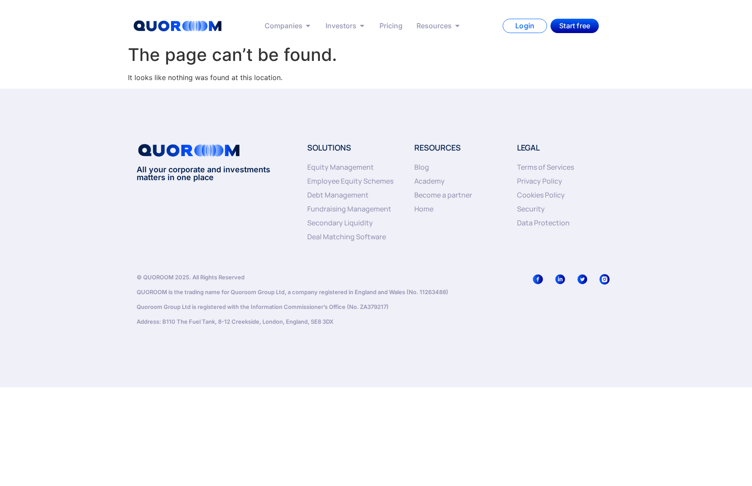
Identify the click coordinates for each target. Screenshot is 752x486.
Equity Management (340, 167)
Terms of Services (545, 167)
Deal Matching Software (346, 236)
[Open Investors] (362, 25)
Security (531, 209)
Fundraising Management (349, 209)
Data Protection (543, 223)
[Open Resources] (457, 25)
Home (423, 209)
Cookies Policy (541, 195)
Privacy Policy (539, 181)
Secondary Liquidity (340, 223)
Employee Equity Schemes (350, 181)
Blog (421, 167)
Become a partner (443, 195)
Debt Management (338, 195)
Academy (429, 181)
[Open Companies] (308, 25)
